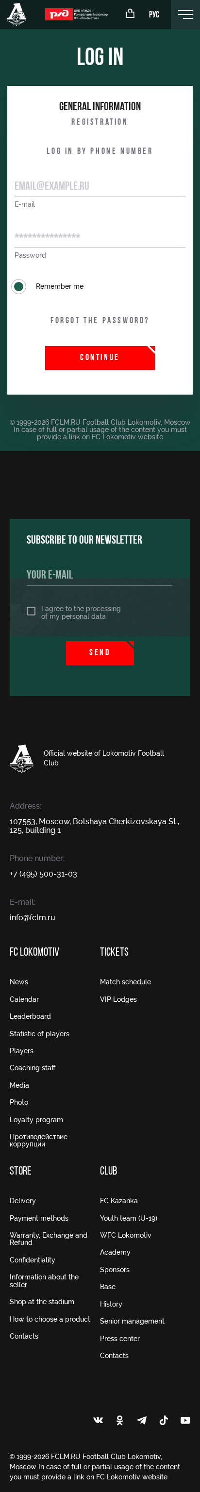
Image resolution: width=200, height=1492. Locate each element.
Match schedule (125, 982)
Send (99, 653)
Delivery (23, 1201)
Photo (19, 1102)
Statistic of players (39, 1034)
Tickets (114, 953)
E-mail (25, 204)
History (111, 1304)
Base (108, 1287)
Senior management (132, 1321)
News (19, 982)
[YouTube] (185, 1421)
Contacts (24, 1336)
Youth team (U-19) (128, 1218)
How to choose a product (50, 1319)
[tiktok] (163, 1421)
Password (30, 255)
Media (19, 1085)
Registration (99, 122)
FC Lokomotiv (34, 953)
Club (108, 1171)
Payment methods (39, 1218)
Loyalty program (36, 1120)
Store (21, 1171)
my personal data (78, 616)
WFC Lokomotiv (125, 1235)
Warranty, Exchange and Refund (48, 1238)
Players (21, 1051)
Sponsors (115, 1270)
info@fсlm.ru (32, 917)
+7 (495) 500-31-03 (43, 874)
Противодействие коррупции (38, 1140)
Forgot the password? (100, 321)
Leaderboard (30, 1016)
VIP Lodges (118, 999)
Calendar (24, 999)
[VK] (98, 1421)
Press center (120, 1339)
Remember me (59, 286)
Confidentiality (32, 1260)
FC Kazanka (119, 1201)
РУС (154, 15)
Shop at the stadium (42, 1302)
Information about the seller (44, 1280)
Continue (100, 358)
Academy (115, 1252)
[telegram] (142, 1421)
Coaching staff (32, 1068)
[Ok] (120, 1421)
